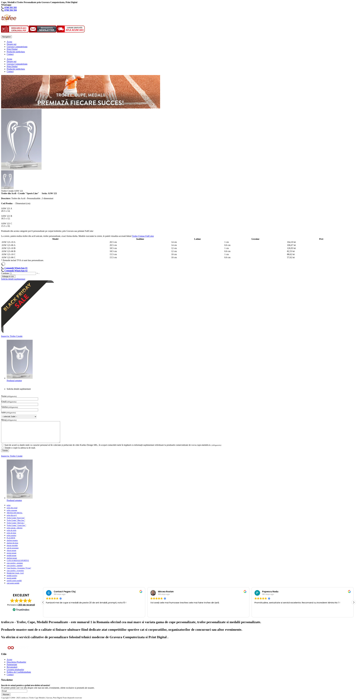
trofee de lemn (11, 533)
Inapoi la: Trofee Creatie (11, 336)
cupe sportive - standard (14, 566)
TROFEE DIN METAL (14, 513)
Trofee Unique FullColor (143, 236)
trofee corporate (12, 510)
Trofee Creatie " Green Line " (16, 525)
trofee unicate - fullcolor (14, 528)
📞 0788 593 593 (9, 7)
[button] (354, 602)
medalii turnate (11, 555)
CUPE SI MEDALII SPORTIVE (18, 561)
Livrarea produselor (15, 669)
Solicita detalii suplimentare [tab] (19, 389)
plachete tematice (12, 540)
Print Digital (12, 49)
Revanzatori (12, 667)
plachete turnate (12, 558)
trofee (8, 505)
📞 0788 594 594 (9, 10)
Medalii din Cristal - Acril (15, 573)
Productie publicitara (16, 51)
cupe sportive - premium (15, 563)
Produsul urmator (14, 380)
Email (3, 401)
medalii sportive (12, 576)
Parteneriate (12, 664)
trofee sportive (11, 535)
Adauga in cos (8, 276)
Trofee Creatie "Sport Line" (16, 518)
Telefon (4, 407)
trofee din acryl (12, 515)
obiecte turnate (11, 550)
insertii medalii (11, 578)
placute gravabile (12, 545)
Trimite (5, 451)
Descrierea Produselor (16, 662)
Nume (4, 396)
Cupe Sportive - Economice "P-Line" (19, 568)
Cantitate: (5, 273)
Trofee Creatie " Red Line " (16, 523)
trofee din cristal (12, 508)
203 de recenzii (26, 604)
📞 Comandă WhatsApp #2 (14, 270)
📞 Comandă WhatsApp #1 (14, 268)
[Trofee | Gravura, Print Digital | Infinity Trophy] (8, 19)
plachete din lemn (12, 543)
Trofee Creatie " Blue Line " (16, 520)
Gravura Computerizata (17, 46)
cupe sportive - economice (15, 571)
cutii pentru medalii (13, 583)
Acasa (9, 41)
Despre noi (11, 44)
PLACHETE (11, 538)
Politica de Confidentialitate (19, 672)
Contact (10, 54)
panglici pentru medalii (14, 581)
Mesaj (3, 420)
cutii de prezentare (13, 548)
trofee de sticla (11, 530)
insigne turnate (11, 553)
